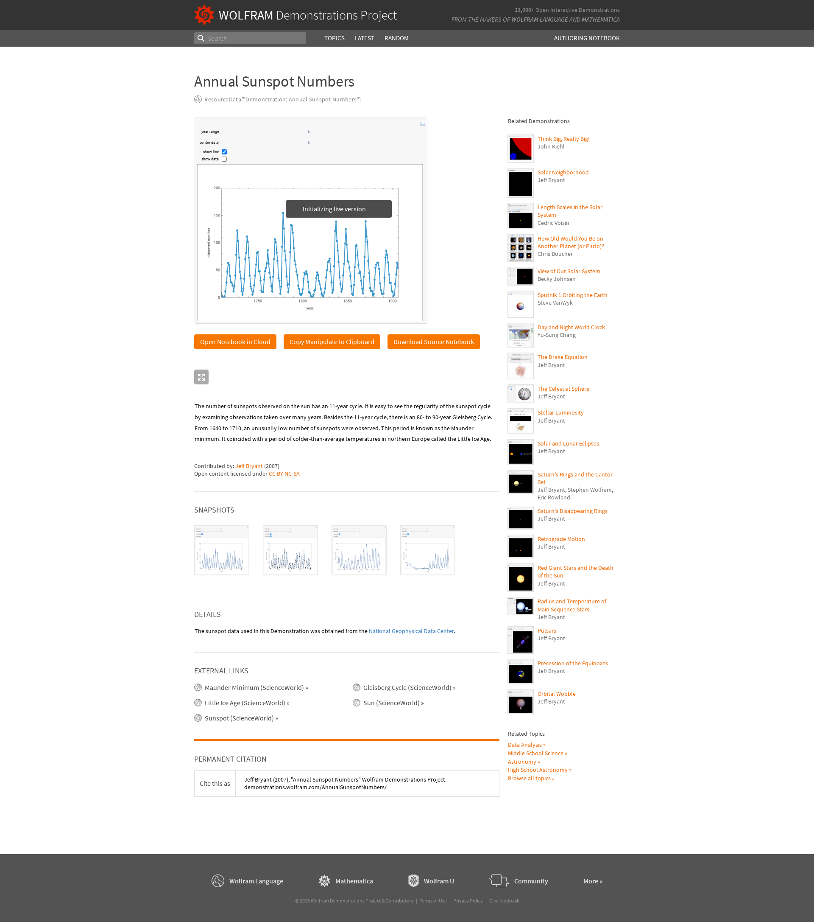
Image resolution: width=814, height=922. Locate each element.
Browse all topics (529, 778)
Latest (364, 38)
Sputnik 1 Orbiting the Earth (573, 295)
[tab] (221, 551)
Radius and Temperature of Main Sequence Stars (572, 605)
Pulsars (547, 630)
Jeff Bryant (249, 466)
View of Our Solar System (569, 271)
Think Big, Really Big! (564, 139)
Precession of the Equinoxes (573, 663)
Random (397, 38)
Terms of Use (433, 900)
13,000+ (524, 10)
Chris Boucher (555, 254)
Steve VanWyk (555, 302)
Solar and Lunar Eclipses (568, 443)
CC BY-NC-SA (284, 474)
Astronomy (522, 761)
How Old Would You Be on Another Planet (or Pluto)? (571, 242)
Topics (334, 38)
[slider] (264, 132)
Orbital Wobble (557, 694)
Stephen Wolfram (590, 489)
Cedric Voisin (553, 223)
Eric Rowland (554, 497)
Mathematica (601, 19)
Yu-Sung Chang (557, 335)
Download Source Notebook (433, 342)
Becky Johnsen (557, 279)
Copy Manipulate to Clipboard (332, 342)
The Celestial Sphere (563, 388)
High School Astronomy (538, 769)
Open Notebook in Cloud (235, 342)
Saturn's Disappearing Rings (573, 511)
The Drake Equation (563, 357)
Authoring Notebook (587, 38)
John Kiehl (551, 146)
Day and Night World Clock (571, 327)
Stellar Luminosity (561, 412)
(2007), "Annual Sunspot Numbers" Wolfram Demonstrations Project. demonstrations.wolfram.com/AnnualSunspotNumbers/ (345, 783)
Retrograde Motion (561, 539)
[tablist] (346, 551)
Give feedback (504, 900)
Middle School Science (535, 753)
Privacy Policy (468, 900)
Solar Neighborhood (563, 172)
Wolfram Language (539, 19)
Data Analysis (525, 744)
